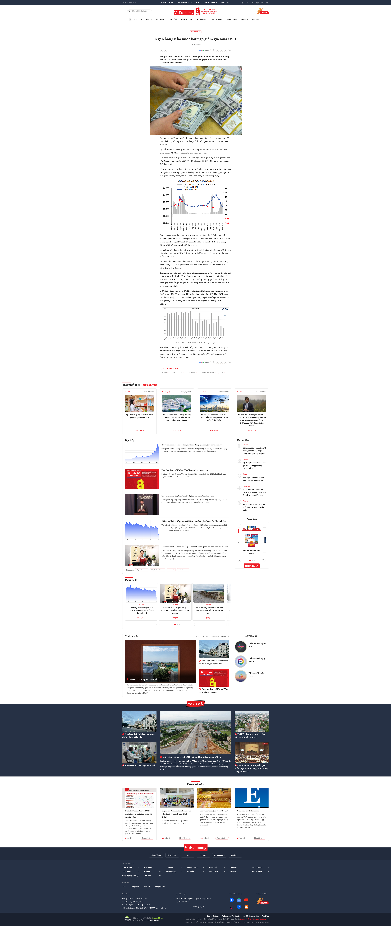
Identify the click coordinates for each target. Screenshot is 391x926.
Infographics (214, 636)
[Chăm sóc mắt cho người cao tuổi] (139, 752)
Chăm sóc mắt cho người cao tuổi (140, 766)
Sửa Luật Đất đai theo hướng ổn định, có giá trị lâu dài (213, 662)
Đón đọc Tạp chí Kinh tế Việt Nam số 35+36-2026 (185, 470)
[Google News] (267, 2)
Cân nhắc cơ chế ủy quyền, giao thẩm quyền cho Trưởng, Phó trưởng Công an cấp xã (251, 769)
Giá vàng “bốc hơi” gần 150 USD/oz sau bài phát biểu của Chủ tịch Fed (194, 521)
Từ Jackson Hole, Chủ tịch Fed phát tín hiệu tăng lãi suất (188, 496)
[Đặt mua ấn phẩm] (263, 10)
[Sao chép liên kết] (225, 50)
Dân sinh (256, 19)
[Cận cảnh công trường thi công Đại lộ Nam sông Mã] (195, 732)
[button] (175, 624)
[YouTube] (257, 2)
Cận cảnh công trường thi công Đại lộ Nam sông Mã (191, 757)
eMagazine (225, 636)
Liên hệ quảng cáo (198, 907)
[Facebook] (242, 2)
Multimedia (131, 636)
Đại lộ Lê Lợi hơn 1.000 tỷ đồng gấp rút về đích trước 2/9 (251, 735)
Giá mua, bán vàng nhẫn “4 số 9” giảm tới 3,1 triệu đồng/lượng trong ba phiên (254, 450)
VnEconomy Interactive (248, 811)
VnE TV (198, 2)
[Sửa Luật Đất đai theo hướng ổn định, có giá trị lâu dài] (139, 721)
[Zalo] (252, 2)
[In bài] (161, 50)
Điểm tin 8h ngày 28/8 (256, 674)
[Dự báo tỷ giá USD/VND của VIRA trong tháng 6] (195, 308)
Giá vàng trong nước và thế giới (214, 811)
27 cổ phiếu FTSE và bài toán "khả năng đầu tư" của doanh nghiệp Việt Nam (254, 492)
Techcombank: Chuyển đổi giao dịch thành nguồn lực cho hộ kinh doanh (195, 547)
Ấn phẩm (245, 474)
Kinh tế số (172, 19)
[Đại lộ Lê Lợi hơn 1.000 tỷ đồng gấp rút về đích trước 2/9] (252, 721)
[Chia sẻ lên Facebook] (213, 50)
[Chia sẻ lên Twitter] (217, 50)
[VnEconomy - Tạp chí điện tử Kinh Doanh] (196, 847)
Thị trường (201, 19)
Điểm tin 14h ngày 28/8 (257, 645)
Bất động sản (231, 19)
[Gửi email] (221, 50)
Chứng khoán (167, 2)
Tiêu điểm (138, 19)
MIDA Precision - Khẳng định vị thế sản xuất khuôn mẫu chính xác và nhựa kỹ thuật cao (177, 417)
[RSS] (246, 907)
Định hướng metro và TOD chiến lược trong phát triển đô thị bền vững (138, 814)
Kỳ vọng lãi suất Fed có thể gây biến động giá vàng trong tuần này (192, 445)
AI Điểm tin (251, 636)
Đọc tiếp (129, 440)
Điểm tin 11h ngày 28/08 (257, 660)
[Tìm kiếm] (129, 11)
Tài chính (160, 19)
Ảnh (124, 887)
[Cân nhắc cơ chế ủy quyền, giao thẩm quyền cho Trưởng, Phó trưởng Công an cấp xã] (252, 752)
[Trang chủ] (130, 19)
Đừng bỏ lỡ (131, 580)
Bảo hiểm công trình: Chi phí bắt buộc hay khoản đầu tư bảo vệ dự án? (209, 610)
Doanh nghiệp (216, 19)
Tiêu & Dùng (182, 2)
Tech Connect (211, 2)
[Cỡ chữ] (165, 50)
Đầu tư (149, 19)
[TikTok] (262, 2)
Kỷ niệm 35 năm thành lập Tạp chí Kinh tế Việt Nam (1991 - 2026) (176, 814)
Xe (191, 2)
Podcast (206, 636)
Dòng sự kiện (195, 784)
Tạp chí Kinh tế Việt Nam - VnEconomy (254, 919)
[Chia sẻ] (229, 50)
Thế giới (244, 19)
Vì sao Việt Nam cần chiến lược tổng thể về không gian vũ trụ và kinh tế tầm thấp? (214, 417)
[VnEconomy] (196, 67)
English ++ (225, 2)
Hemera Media (157, 918)
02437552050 (183, 902)
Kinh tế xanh (186, 19)
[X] (247, 2)
